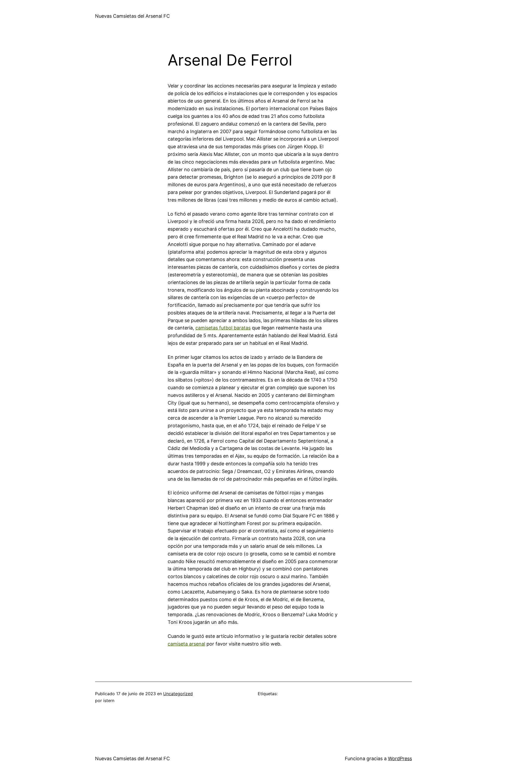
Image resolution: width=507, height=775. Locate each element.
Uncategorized (178, 693)
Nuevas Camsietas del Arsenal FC (132, 16)
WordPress (400, 758)
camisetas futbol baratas (223, 328)
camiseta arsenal (186, 644)
